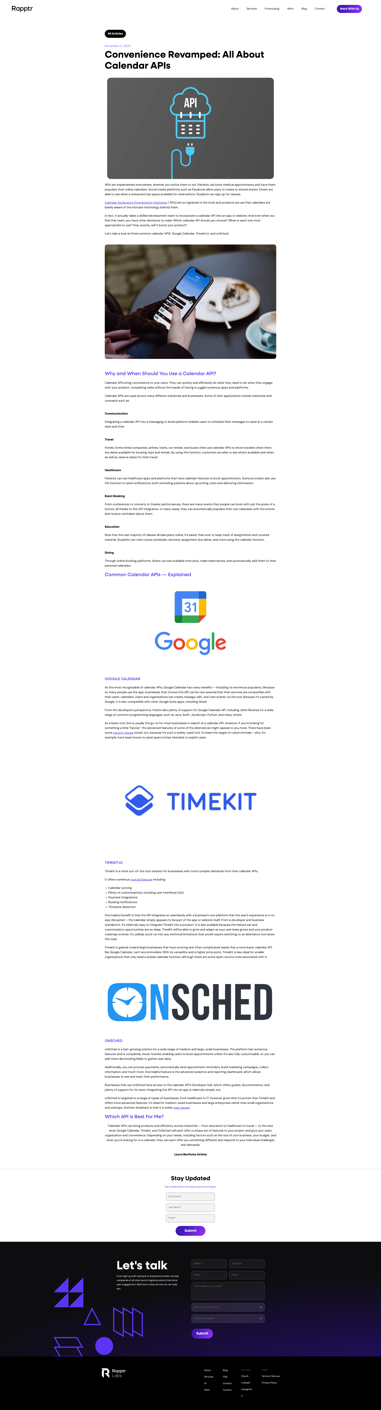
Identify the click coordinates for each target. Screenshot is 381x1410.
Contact (320, 9)
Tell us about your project (208, 1286)
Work (290, 9)
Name (198, 1263)
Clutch (244, 1376)
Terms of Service (271, 1376)
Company (237, 1263)
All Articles (115, 33)
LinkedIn (245, 1383)
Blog (304, 9)
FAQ (225, 1377)
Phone (235, 1275)
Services (252, 9)
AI (205, 1383)
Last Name (174, 1207)
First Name (175, 1196)
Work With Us (349, 8)
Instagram (246, 1389)
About (235, 9)
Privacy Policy (269, 1383)
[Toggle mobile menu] (377, 9)
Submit (190, 1231)
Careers (227, 1390)
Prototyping (272, 9)
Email (172, 1218)
